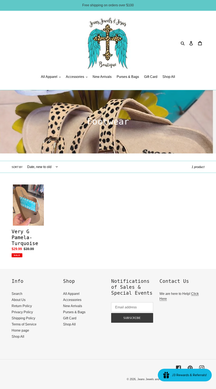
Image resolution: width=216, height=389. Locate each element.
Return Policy (22, 306)
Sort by (17, 167)
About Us (19, 300)
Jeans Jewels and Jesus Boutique (158, 379)
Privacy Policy (22, 312)
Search (17, 293)
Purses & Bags (74, 312)
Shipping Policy (23, 318)
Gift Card (69, 318)
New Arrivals (72, 306)
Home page (20, 330)
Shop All (18, 336)
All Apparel (71, 293)
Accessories (72, 300)
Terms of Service (24, 324)
